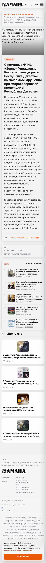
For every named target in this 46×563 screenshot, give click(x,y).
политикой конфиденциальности (18, 551)
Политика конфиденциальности (13, 505)
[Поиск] (20, 4)
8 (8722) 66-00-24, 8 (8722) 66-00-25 (22, 488)
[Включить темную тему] (26, 4)
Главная (4, 481)
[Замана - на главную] (12, 4)
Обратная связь (18, 501)
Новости (9, 59)
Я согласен (23, 557)
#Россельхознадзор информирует (25, 237)
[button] (41, 4)
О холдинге (6, 501)
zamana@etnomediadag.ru (24, 492)
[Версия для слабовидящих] (31, 4)
